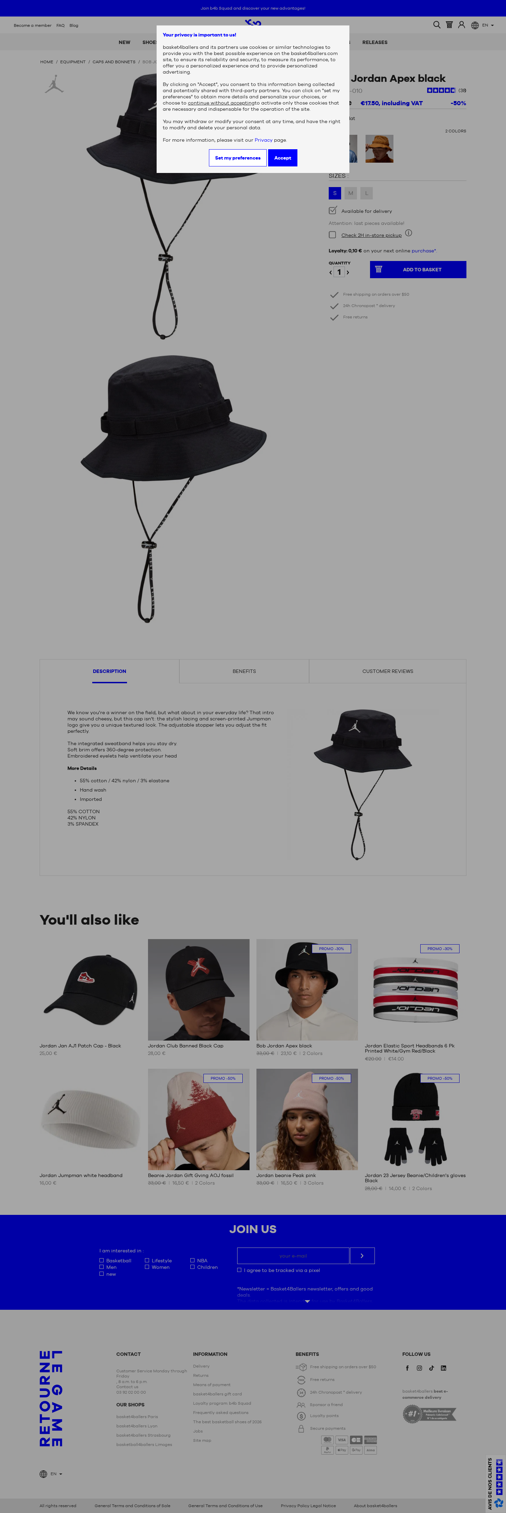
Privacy (264, 140)
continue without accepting (221, 103)
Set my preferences (238, 158)
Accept (282, 158)
